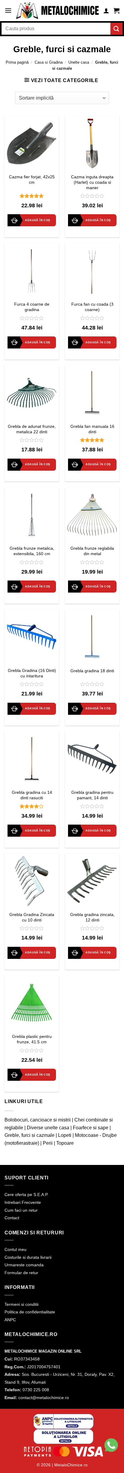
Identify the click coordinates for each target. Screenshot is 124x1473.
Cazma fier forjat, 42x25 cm (32, 180)
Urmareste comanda (24, 1264)
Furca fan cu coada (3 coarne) (92, 307)
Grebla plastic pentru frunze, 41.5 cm (32, 1039)
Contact (12, 1217)
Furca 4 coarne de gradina (31, 307)
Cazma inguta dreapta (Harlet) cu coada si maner (92, 182)
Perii (48, 1143)
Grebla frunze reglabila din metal (92, 551)
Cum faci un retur (21, 1210)
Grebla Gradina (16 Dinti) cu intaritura (32, 673)
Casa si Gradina (49, 62)
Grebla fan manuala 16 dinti (92, 429)
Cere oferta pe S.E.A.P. (26, 1194)
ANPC (10, 1319)
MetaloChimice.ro (71, 1464)
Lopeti (64, 1135)
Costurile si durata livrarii (28, 1257)
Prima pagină (17, 62)
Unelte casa (78, 62)
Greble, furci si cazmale (29, 1135)
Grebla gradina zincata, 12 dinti (92, 917)
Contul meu (15, 1249)
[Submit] (116, 28)
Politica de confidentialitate (30, 1311)
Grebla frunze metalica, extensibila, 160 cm (32, 551)
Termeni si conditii (22, 1304)
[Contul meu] (106, 10)
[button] (8, 10)
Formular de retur (21, 1272)
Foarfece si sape (90, 1127)
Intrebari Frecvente (23, 1202)
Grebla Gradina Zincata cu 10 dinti (31, 917)
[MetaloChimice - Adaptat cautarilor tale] (57, 10)
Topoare (65, 1143)
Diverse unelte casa (48, 1127)
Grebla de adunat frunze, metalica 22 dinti (32, 429)
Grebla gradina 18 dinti (92, 671)
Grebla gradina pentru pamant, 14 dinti (92, 795)
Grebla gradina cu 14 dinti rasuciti (32, 795)
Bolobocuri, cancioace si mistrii (38, 1119)
